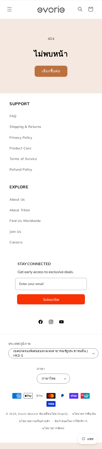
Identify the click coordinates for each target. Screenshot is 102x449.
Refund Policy (20, 169)
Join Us (15, 231)
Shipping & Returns (25, 127)
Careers (16, 242)
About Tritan (19, 210)
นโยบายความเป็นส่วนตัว (34, 421)
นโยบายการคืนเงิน (84, 413)
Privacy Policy (20, 137)
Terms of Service (23, 159)
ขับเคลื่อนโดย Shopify (53, 413)
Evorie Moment (28, 413)
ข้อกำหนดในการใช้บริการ (71, 421)
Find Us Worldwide (25, 221)
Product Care (20, 148)
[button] (9, 9)
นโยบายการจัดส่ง (53, 428)
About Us (17, 199)
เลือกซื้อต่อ (51, 71)
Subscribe (51, 299)
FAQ (13, 116)
